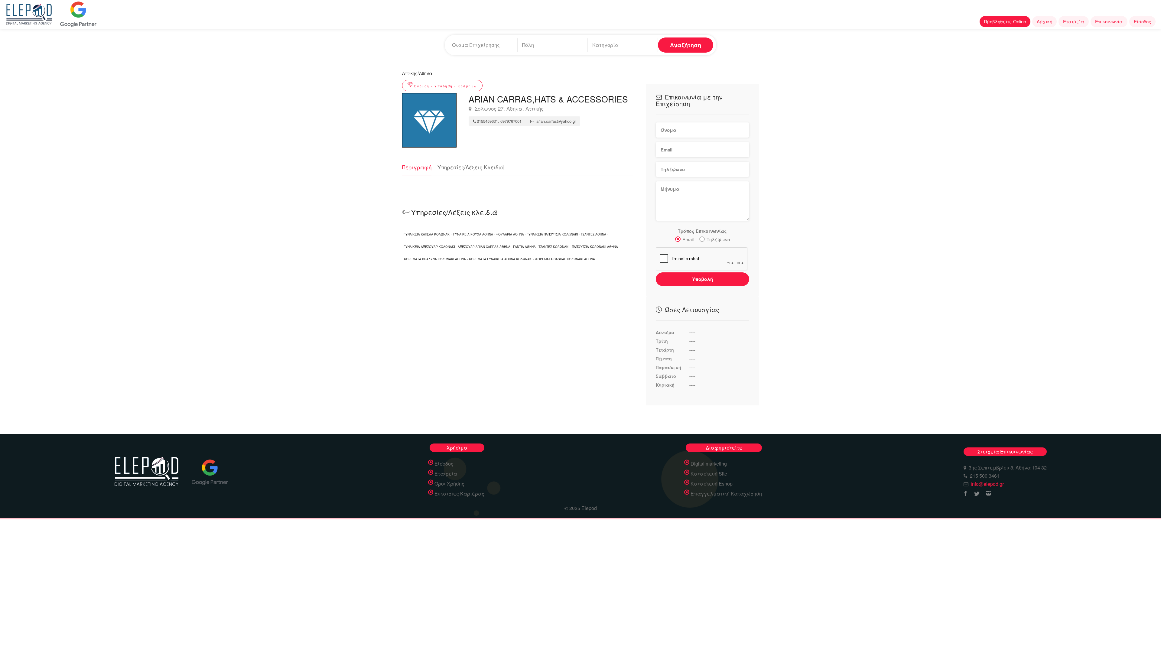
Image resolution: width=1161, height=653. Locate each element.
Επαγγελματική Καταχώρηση (726, 493)
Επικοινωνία (1109, 21)
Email (688, 239)
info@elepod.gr (987, 483)
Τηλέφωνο (718, 239)
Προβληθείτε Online (1005, 21)
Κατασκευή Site (709, 473)
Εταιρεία (1073, 21)
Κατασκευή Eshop (712, 483)
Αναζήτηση (685, 45)
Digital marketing (709, 463)
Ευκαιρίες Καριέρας (459, 493)
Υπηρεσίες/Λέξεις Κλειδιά (470, 167)
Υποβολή (702, 279)
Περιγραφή (416, 167)
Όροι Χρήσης (449, 483)
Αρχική (1044, 21)
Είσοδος (1142, 21)
